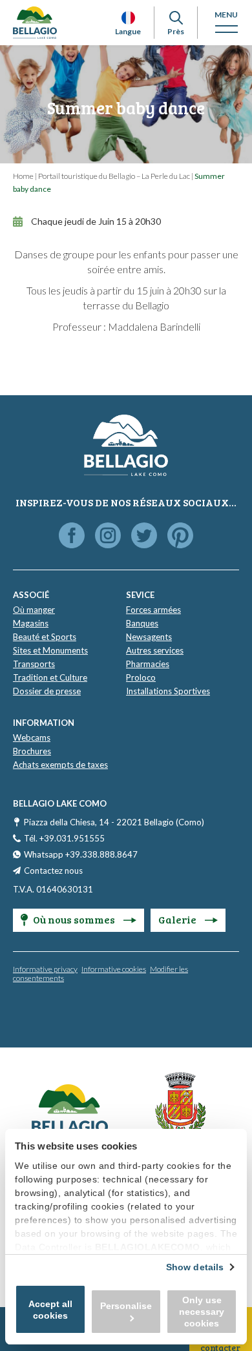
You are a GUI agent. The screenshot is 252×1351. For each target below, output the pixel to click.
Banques (142, 623)
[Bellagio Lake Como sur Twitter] (144, 536)
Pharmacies (147, 664)
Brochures (32, 751)
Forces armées (153, 609)
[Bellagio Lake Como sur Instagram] (108, 536)
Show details (195, 1267)
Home (23, 176)
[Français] (128, 18)
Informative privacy (45, 969)
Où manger (34, 609)
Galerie (178, 919)
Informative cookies (113, 969)
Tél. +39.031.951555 (64, 838)
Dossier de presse (47, 691)
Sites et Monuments (50, 650)
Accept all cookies (50, 1310)
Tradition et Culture (50, 677)
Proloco (141, 677)
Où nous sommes (75, 919)
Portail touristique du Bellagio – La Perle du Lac (114, 176)
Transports (34, 664)
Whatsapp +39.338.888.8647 (81, 854)
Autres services (155, 650)
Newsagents (149, 637)
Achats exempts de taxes (60, 764)
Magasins (30, 623)
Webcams (31, 737)
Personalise (126, 1306)
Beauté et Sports (44, 637)
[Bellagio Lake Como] (35, 22)
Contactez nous (53, 870)
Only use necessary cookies (201, 1311)
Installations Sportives (168, 691)
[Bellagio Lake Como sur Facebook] (72, 536)
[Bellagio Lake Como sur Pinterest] (180, 536)
